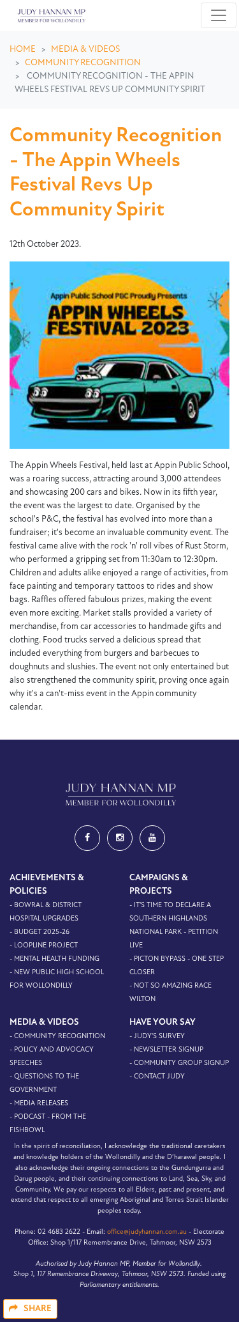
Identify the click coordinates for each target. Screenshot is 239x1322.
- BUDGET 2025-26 (39, 932)
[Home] (50, 15)
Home (23, 49)
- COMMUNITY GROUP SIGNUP (179, 1063)
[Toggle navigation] (218, 15)
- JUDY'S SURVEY (157, 1036)
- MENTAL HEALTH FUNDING (54, 959)
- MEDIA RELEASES (39, 1103)
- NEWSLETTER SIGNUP (166, 1050)
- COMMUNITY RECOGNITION (57, 1036)
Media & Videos (85, 49)
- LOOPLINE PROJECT (44, 945)
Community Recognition (83, 63)
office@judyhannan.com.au (147, 1232)
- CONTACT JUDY (157, 1076)
